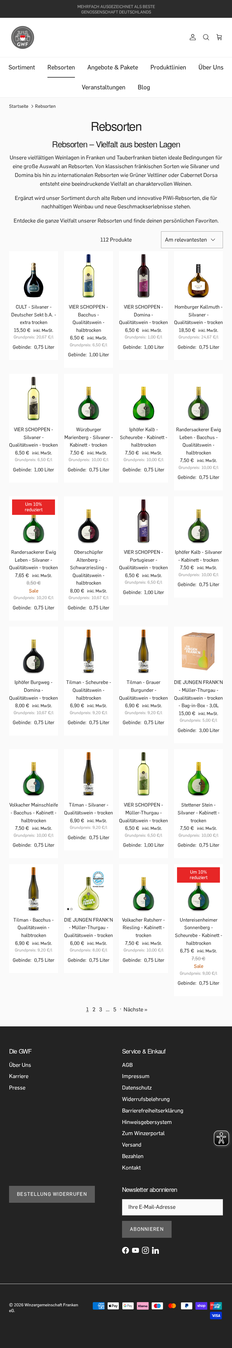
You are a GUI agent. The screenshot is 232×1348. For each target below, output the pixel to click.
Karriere (18, 1076)
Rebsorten (61, 67)
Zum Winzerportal (143, 1133)
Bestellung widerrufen (52, 1194)
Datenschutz (137, 1087)
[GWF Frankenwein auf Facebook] (125, 1250)
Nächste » (135, 1009)
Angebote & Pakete (112, 67)
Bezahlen (132, 1156)
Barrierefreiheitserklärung (152, 1110)
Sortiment (21, 67)
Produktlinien (168, 67)
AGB (127, 1065)
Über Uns (211, 67)
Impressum (136, 1076)
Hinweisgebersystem (147, 1122)
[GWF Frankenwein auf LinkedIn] (155, 1250)
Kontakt (131, 1167)
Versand (131, 1144)
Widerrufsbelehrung (146, 1099)
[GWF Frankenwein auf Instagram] (145, 1250)
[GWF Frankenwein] (22, 37)
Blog (144, 87)
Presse (17, 1087)
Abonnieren (147, 1229)
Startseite (18, 106)
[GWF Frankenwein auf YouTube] (135, 1250)
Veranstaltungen (103, 87)
